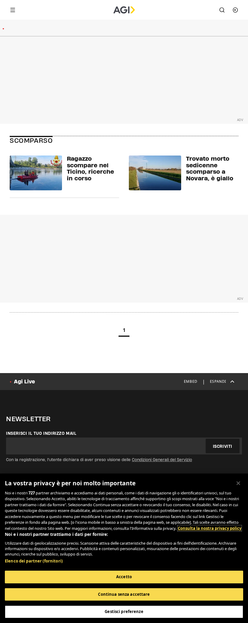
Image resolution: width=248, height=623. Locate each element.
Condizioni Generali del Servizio (162, 459)
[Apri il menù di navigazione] (13, 10)
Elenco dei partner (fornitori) (34, 561)
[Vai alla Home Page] (124, 10)
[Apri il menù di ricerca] (222, 10)
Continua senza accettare (124, 594)
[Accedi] (235, 10)
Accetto (124, 576)
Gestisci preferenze (124, 611)
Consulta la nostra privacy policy (209, 528)
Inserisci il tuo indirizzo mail (41, 433)
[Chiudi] (238, 483)
